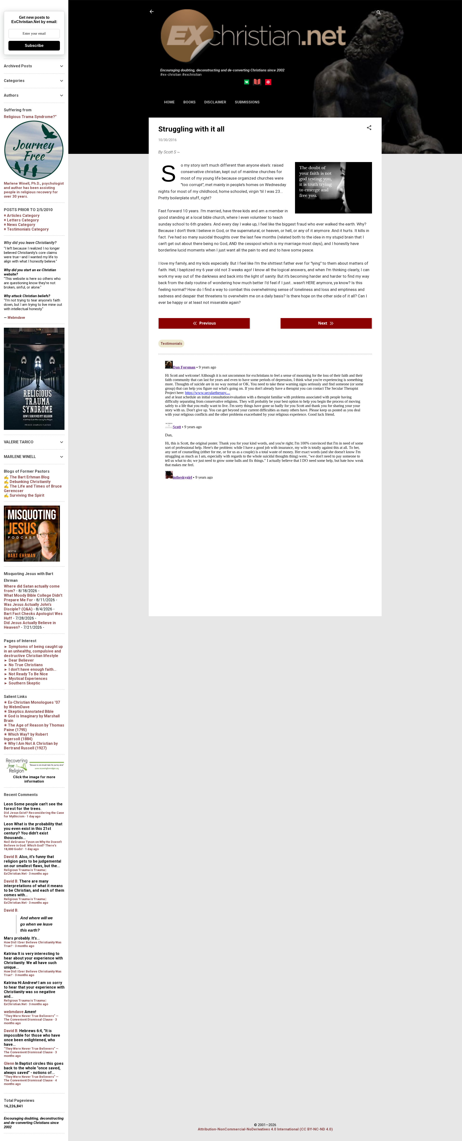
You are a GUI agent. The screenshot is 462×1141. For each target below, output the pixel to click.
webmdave (14, 1011)
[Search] (379, 13)
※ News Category (19, 224)
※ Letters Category (21, 220)
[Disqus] (265, 419)
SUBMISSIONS (247, 102)
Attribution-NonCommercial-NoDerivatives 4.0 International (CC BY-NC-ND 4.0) (265, 1129)
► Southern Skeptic (22, 683)
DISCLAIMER (215, 102)
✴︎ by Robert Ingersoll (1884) (26, 736)
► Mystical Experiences (25, 678)
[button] (369, 128)
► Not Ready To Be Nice (26, 674)
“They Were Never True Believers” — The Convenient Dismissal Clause (31, 1017)
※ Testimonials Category (26, 229)
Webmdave (16, 317)
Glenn (9, 1063)
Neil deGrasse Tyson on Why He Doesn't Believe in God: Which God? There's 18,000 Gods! (33, 845)
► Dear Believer (19, 660)
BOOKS (189, 102)
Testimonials (171, 343)
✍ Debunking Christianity (27, 481)
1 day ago (33, 816)
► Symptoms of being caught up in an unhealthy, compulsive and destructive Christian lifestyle (33, 651)
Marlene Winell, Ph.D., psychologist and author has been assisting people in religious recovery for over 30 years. (34, 190)
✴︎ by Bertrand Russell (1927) (31, 745)
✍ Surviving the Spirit (24, 495)
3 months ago (38, 873)
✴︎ (29, 711)
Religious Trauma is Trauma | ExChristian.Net (25, 871)
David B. (11, 856)
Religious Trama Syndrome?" (30, 116)
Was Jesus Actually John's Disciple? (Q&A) (27, 606)
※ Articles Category (21, 215)
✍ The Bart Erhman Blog (26, 477)
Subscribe (34, 46)
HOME (169, 102)
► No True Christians (23, 665)
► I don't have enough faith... (30, 669)
